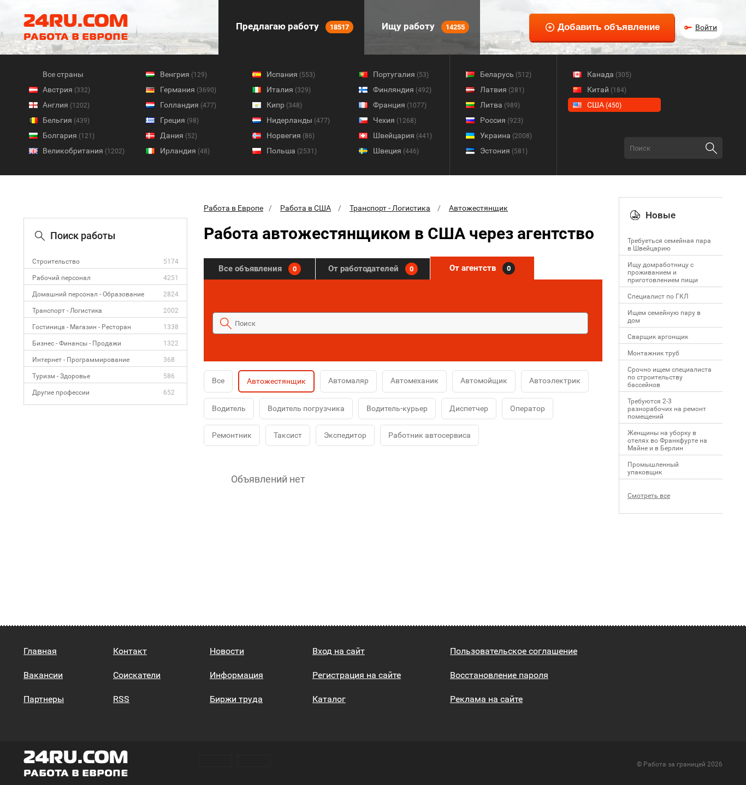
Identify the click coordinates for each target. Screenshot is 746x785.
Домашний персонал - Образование (88, 294)
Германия (188, 89)
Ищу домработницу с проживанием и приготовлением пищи (662, 272)
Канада (609, 74)
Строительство (56, 261)
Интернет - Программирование (80, 360)
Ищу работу (422, 26)
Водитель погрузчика (306, 408)
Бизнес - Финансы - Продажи (76, 343)
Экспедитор (345, 435)
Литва (500, 104)
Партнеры (43, 699)
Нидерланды (298, 120)
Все (218, 380)
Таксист (288, 435)
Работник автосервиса (429, 435)
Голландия (188, 104)
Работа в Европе (233, 208)
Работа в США (305, 208)
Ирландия (185, 150)
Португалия (401, 74)
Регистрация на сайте (356, 675)
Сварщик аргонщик (657, 337)
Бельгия (66, 120)
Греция (179, 120)
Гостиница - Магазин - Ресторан (81, 327)
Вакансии (43, 675)
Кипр (284, 104)
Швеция (396, 150)
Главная (40, 651)
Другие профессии (61, 392)
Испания (291, 74)
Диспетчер (468, 408)
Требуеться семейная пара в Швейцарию (669, 244)
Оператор (527, 408)
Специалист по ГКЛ (657, 296)
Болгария (68, 135)
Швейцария (402, 135)
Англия (66, 104)
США (604, 104)
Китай (606, 89)
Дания (178, 135)
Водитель (229, 408)
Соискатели (137, 675)
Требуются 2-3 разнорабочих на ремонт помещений (666, 408)
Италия (289, 89)
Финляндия (402, 89)
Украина (506, 135)
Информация (236, 675)
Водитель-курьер (397, 408)
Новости (227, 651)
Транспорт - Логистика (67, 310)
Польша (292, 150)
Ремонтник (232, 435)
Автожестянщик (478, 208)
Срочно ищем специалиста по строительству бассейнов (669, 377)
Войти (706, 27)
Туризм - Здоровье (61, 376)
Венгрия (183, 74)
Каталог (329, 699)
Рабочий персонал (61, 278)
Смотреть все (648, 495)
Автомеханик (414, 380)
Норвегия (291, 135)
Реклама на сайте (486, 699)
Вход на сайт (338, 651)
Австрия (66, 89)
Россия (501, 120)
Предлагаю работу (291, 26)
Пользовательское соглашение (513, 651)
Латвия (502, 89)
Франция (400, 104)
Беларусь (505, 74)
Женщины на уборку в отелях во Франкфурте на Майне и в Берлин (667, 440)
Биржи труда (236, 699)
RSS (121, 699)
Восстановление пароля (499, 675)
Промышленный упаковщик (653, 468)
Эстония (504, 150)
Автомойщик (483, 380)
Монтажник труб (653, 353)
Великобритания (84, 150)
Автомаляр (348, 380)
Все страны (63, 74)
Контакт (130, 651)
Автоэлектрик (555, 380)
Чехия (394, 120)
